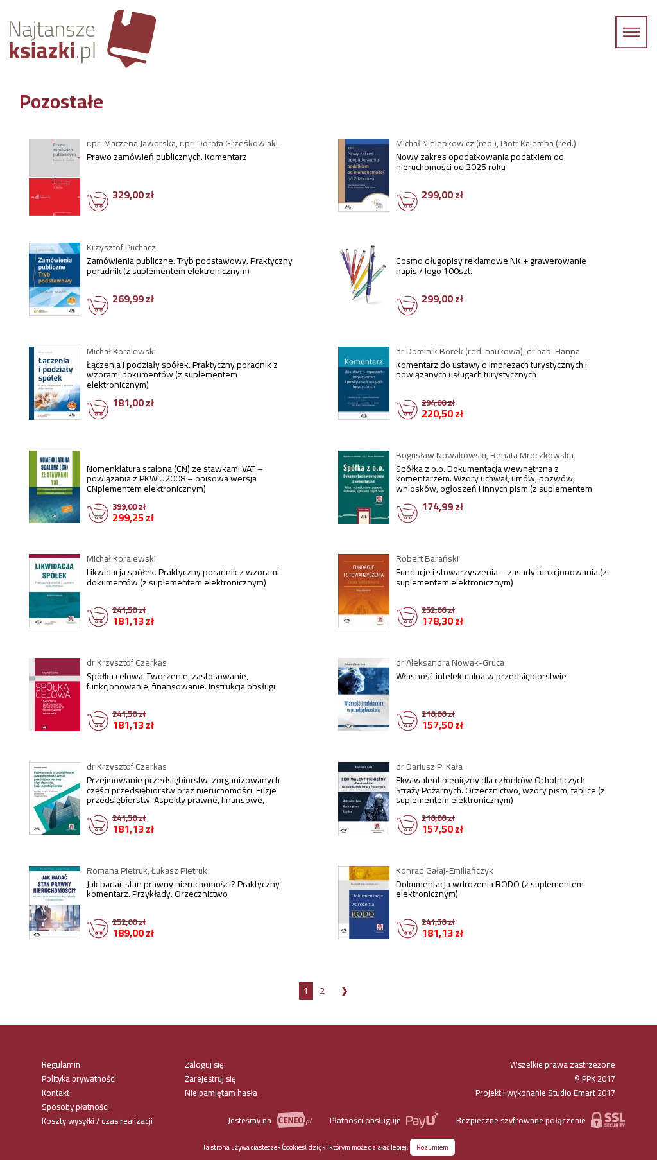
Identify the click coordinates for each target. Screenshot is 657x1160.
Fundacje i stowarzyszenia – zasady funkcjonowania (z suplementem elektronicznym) (501, 579)
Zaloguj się (204, 1064)
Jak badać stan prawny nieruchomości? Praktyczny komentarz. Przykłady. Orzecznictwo (183, 891)
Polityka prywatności (79, 1078)
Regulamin (61, 1064)
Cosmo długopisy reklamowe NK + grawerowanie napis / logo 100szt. (491, 267)
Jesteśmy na (250, 1120)
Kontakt (55, 1093)
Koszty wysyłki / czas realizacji (97, 1121)
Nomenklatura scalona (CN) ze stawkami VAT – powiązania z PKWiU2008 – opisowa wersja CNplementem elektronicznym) (175, 479)
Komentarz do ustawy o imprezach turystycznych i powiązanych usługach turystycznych (491, 371)
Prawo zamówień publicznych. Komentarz (167, 158)
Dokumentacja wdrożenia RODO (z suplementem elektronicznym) (490, 891)
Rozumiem (432, 1147)
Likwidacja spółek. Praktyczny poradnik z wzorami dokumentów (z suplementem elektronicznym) (183, 579)
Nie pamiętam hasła (221, 1093)
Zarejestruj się (210, 1078)
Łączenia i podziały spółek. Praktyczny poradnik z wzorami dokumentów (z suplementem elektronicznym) (182, 375)
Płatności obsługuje (366, 1120)
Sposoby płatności (75, 1107)
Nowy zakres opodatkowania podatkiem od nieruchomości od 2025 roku (480, 163)
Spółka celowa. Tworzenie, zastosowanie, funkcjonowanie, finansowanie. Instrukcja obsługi (181, 683)
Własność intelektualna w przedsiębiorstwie (481, 677)
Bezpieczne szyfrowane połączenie (522, 1120)
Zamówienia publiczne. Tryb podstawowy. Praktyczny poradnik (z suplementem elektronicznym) (190, 267)
